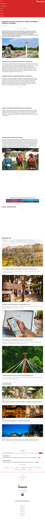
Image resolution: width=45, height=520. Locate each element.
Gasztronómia (3, 6)
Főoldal (22, 475)
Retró (1, 8)
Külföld (17, 467)
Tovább (39, 457)
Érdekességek (6, 467)
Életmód (1, 13)
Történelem (24, 469)
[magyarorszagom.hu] (40, 1)
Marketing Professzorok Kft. (25, 501)
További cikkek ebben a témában (9, 382)
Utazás (29, 469)
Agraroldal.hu (22, 515)
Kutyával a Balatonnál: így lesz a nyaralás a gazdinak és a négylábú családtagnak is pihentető (22, 401)
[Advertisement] (20, 95)
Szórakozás (17, 469)
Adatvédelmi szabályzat (22, 477)
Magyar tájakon (3, 3)
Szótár (22, 450)
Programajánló (38, 467)
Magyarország (24, 467)
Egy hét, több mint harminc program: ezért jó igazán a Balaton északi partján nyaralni (20, 439)
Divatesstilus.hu (22, 511)
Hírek (12, 467)
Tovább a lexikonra (22, 464)
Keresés (40, 453)
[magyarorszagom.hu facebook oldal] (22, 495)
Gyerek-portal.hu (22, 513)
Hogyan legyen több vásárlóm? (22, 490)
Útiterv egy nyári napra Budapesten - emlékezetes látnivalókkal (16, 420)
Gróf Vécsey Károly (7, 460)
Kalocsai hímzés (6, 455)
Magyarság (31, 467)
